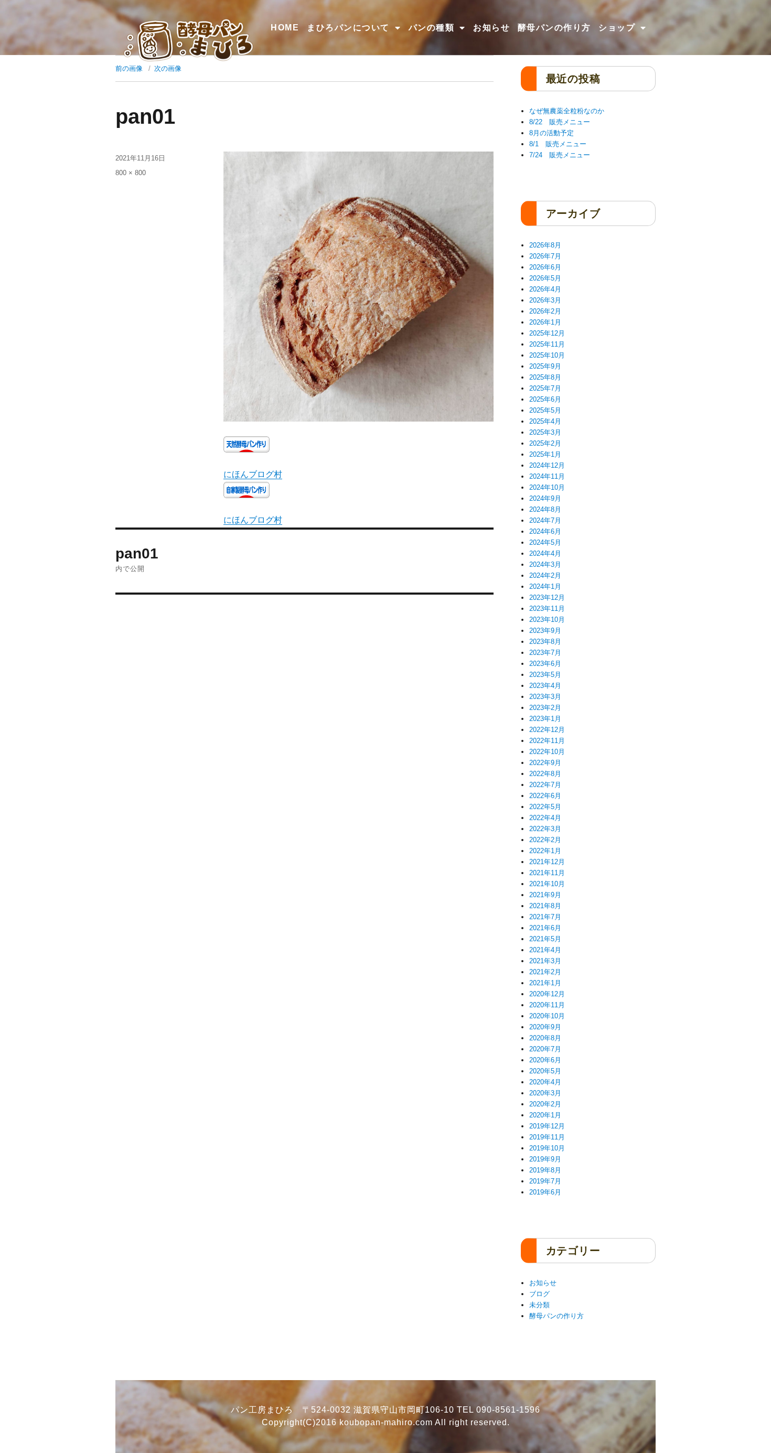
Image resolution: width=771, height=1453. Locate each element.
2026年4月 (545, 289)
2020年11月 (547, 1005)
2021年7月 (545, 917)
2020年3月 (545, 1093)
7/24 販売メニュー (559, 155)
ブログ (539, 1294)
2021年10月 (547, 884)
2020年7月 (545, 1049)
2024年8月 (545, 509)
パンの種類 (432, 27)
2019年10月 (547, 1148)
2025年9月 (545, 366)
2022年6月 (545, 796)
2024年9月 (545, 498)
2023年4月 (545, 686)
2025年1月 (545, 454)
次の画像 (167, 68)
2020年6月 (545, 1060)
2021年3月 (545, 961)
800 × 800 (130, 173)
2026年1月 (545, 322)
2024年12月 (547, 465)
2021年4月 (545, 950)
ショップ (616, 27)
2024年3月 (545, 564)
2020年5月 (545, 1071)
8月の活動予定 (551, 133)
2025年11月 (547, 344)
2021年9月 (545, 895)
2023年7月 (545, 652)
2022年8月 (545, 774)
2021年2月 (545, 972)
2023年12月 (547, 597)
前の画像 (129, 68)
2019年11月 (547, 1137)
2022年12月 (547, 730)
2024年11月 (547, 476)
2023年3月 (545, 697)
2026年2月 (545, 311)
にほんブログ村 (252, 474)
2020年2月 (545, 1104)
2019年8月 (545, 1170)
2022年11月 (547, 741)
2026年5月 (545, 278)
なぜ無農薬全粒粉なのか (566, 111)
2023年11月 (547, 608)
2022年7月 (545, 785)
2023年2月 (545, 708)
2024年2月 (545, 575)
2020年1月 (545, 1115)
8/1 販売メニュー (557, 144)
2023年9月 (545, 630)
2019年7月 (545, 1181)
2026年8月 (545, 245)
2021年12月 (547, 862)
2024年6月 (545, 531)
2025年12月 (547, 333)
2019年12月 (547, 1126)
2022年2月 (545, 840)
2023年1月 (545, 719)
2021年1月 (545, 983)
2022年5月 (545, 807)
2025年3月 (545, 432)
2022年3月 (545, 829)
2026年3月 (545, 300)
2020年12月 (547, 994)
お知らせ (491, 27)
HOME (285, 27)
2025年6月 (545, 399)
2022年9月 (545, 763)
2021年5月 (545, 939)
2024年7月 (545, 520)
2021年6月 (545, 928)
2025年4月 (545, 421)
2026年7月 (545, 256)
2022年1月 (545, 851)
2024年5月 (545, 542)
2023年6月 (545, 664)
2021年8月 (545, 906)
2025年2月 (545, 443)
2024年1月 (545, 586)
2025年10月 (547, 355)
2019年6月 (545, 1192)
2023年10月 (547, 619)
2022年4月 (545, 818)
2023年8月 (545, 641)
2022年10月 (547, 752)
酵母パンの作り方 (554, 27)
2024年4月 (545, 553)
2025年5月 (545, 410)
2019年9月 (545, 1159)
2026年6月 (545, 267)
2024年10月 (547, 487)
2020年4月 (545, 1082)
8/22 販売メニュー (559, 122)
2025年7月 (545, 388)
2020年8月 (545, 1038)
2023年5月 (545, 675)
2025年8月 (545, 377)
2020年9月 (545, 1027)
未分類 (539, 1305)
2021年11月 (547, 873)
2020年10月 (547, 1016)
